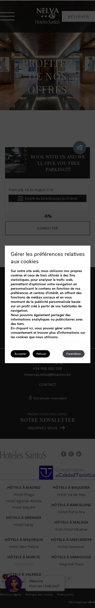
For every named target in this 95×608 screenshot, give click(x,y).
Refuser (41, 354)
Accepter (20, 354)
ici (31, 328)
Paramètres (73, 354)
